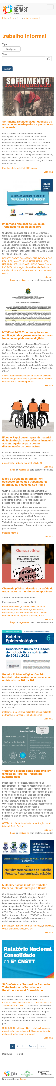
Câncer (48, 264)
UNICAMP (24, 264)
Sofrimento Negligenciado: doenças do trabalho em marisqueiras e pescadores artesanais (27, 124)
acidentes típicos (34, 711)
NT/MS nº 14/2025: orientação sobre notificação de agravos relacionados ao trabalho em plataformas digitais (27, 335)
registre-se (24, 279)
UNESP (33, 264)
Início (4, 17)
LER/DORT (24, 167)
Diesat (41, 264)
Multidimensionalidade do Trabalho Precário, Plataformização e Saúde (24, 886)
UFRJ (39, 261)
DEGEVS (42, 258)
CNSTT (5, 1027)
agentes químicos (29, 615)
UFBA (45, 261)
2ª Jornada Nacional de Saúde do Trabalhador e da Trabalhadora (23, 225)
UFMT (32, 261)
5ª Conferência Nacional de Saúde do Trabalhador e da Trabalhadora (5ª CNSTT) (27, 1002)
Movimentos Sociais (40, 1030)
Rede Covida (17, 826)
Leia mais (48, 171)
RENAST (6, 258)
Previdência (7, 612)
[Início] (15, 9)
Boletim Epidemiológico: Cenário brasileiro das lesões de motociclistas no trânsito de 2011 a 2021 (26, 677)
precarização (36, 378)
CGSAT (15, 258)
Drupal (23, 1079)
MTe (4, 261)
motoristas (48, 925)
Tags (12, 17)
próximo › (31, 1046)
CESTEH (18, 612)
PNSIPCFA (7, 267)
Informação (19, 267)
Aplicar (7, 68)
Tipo (4, 44)
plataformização (21, 378)
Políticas (20, 1027)
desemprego (37, 609)
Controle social (26, 270)
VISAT (14, 381)
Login (13, 279)
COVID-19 (37, 462)
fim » (41, 1046)
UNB (9, 264)
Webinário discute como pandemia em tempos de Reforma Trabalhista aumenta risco (26, 774)
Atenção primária (26, 381)
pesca (34, 167)
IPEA (10, 261)
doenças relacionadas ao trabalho (26, 375)
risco (19, 17)
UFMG (25, 261)
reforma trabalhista (11, 606)
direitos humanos (41, 1027)
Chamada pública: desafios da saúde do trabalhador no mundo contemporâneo (27, 589)
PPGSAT (29, 928)
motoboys (6, 711)
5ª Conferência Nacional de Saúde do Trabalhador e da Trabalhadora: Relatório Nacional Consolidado (26, 987)
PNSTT (28, 1027)
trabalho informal (32, 17)
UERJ (15, 264)
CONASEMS (26, 258)
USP (4, 264)
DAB (50, 258)
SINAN (5, 375)
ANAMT (17, 261)
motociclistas (19, 711)
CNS (35, 258)
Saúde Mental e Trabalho (37, 267)
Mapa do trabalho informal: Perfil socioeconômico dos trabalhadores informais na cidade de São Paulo (24, 482)
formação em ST (32, 612)
